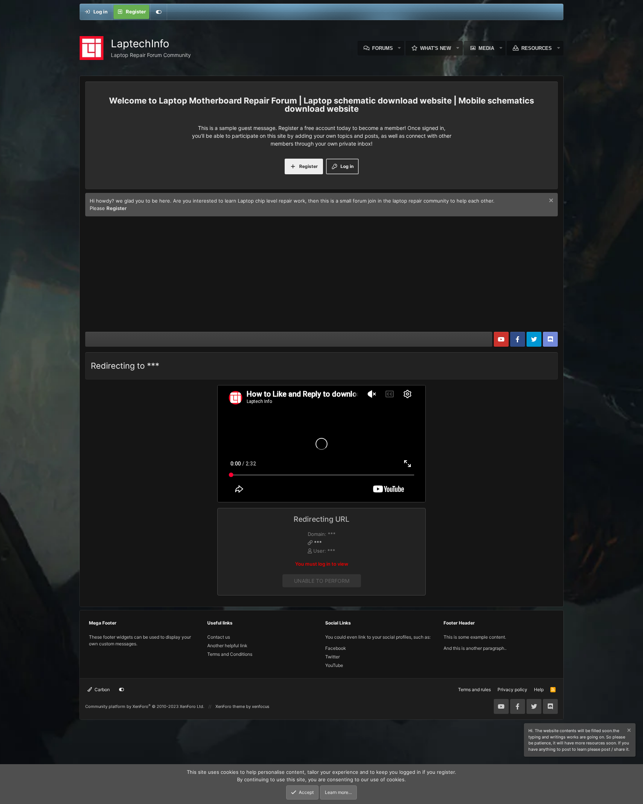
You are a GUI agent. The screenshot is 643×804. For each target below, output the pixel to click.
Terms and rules (474, 689)
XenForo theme (230, 706)
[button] (399, 48)
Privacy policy (512, 689)
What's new (435, 48)
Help (539, 689)
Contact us (218, 637)
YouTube (334, 665)
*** (318, 543)
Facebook (335, 648)
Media (486, 48)
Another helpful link (227, 645)
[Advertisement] (321, 276)
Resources (536, 48)
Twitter (332, 657)
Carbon (101, 689)
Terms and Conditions (229, 654)
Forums (382, 48)
